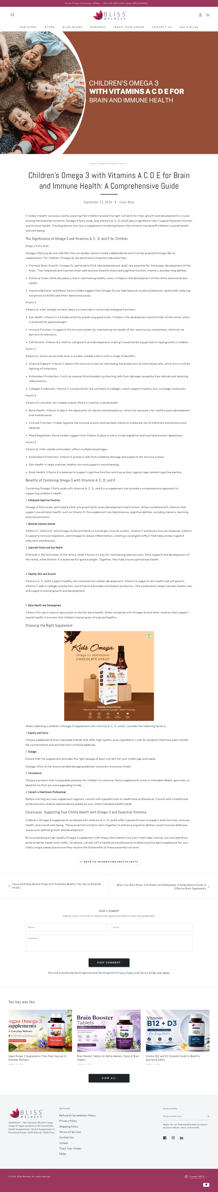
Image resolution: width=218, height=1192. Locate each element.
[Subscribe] (208, 1116)
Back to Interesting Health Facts (111, 861)
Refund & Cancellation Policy (77, 1115)
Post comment (109, 962)
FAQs (62, 1154)
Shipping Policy (69, 1126)
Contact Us (66, 1137)
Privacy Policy (125, 972)
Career (64, 1143)
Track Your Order (70, 1148)
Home (93, 164)
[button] (12, 15)
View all (109, 1078)
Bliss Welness (23, 1176)
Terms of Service (151, 972)
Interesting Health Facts (112, 164)
